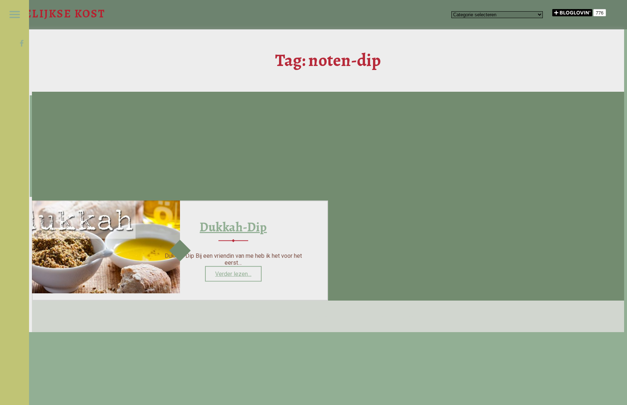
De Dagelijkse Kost (262, 316)
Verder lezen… (238, 276)
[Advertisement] (328, 146)
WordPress (352, 316)
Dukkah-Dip (233, 227)
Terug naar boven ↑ (414, 316)
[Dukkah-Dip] (106, 291)
